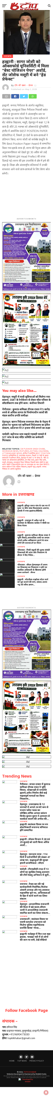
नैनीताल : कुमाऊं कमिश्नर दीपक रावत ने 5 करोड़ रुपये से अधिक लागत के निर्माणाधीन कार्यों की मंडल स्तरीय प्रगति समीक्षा (26, 412)
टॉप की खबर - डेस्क (23, 85)
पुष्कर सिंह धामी (40, 460)
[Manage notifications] (46, 1092)
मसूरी (4, 462)
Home (12, 1061)
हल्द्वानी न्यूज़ (31, 467)
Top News (22, 1061)
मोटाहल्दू (10, 462)
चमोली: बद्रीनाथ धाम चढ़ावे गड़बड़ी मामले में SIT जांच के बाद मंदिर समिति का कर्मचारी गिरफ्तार (24, 437)
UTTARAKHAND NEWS (12, 453)
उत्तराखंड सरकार (25, 455)
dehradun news (10, 451)
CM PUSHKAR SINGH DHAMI (32, 449)
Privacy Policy (36, 1061)
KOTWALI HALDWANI (39, 451)
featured (24, 451)
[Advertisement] (26, 197)
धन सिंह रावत (29, 460)
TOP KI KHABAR (30, 1072)
